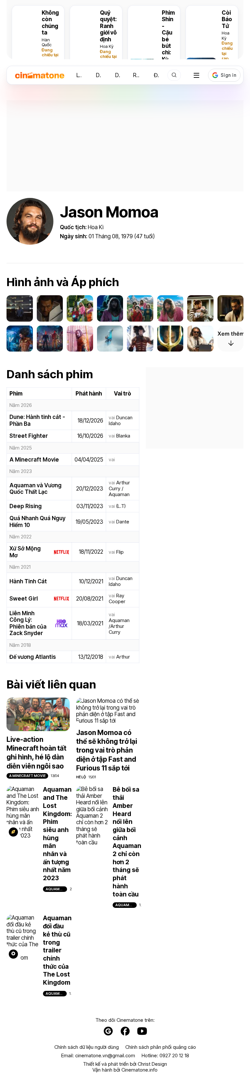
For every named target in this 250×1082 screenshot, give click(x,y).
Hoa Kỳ (107, 46)
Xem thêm (230, 333)
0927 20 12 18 (174, 1055)
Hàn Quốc (46, 42)
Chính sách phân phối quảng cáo (160, 1047)
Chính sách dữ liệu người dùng (86, 1047)
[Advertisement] (125, 145)
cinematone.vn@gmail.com (105, 1055)
